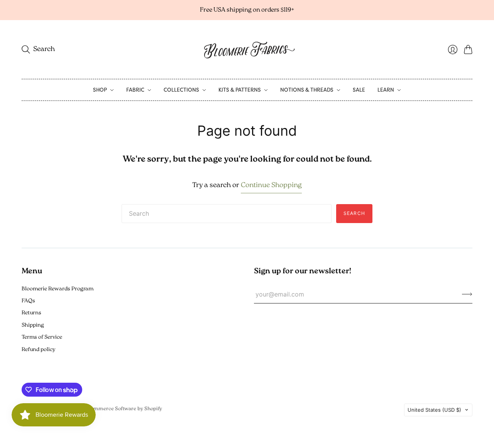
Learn (385, 89)
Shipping (33, 325)
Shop (100, 89)
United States (434, 410)
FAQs (28, 301)
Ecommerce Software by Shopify (123, 408)
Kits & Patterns (239, 89)
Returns (31, 313)
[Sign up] (467, 294)
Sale (359, 89)
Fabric (135, 89)
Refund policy (38, 350)
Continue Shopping (271, 185)
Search (354, 213)
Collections (181, 89)
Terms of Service (42, 337)
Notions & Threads (306, 89)
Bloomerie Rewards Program (57, 289)
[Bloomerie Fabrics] (247, 49)
